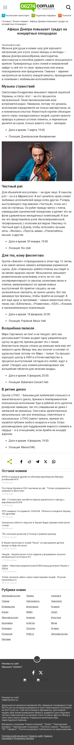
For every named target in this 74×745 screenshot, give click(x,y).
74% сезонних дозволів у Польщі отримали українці (29, 534)
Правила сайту (36, 736)
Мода (54, 623)
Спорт (54, 612)
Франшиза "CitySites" (12, 667)
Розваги (55, 606)
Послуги (30, 628)
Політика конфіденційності (15, 736)
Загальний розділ (11, 595)
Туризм (5, 601)
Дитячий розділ (59, 634)
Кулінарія (7, 628)
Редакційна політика (24, 738)
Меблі (29, 612)
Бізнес (5, 612)
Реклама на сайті (10, 663)
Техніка (30, 595)
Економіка (7, 623)
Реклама (6, 639)
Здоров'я (56, 595)
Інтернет (30, 617)
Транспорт (56, 601)
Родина (55, 628)
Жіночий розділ (10, 617)
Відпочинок (32, 606)
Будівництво (8, 606)
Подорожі (7, 634)
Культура (56, 617)
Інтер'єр (30, 623)
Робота (30, 634)
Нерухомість (33, 601)
